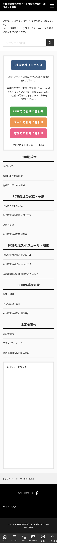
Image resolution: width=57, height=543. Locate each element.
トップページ (8, 479)
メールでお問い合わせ (29, 122)
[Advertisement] (16, 416)
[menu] (51, 5)
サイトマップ (9, 506)
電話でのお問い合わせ (29, 133)
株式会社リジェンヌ (29, 65)
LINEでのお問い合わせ (28, 111)
